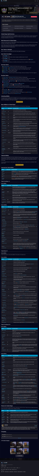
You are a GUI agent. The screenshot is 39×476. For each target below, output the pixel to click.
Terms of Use (13, 469)
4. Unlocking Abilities (5, 28)
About (2, 469)
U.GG (3, 471)
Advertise (6, 469)
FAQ (8, 469)
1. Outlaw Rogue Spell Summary (7, 26)
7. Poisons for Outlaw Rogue (6, 30)
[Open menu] (37, 1)
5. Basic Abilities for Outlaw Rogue (18, 28)
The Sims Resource (7, 471)
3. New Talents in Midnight (29, 26)
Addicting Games (11, 471)
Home (1, 5)
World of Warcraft (5, 5)
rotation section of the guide (22, 126)
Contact (4, 469)
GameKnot (24, 471)
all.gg (1, 471)
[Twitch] (13, 12)
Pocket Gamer (15, 471)
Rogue (8, 5)
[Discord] (14, 12)
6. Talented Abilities (28, 28)
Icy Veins (2, 464)
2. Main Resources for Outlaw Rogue (18, 26)
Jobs (15, 469)
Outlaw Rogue (11, 5)
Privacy (10, 469)
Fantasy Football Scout (20, 471)
